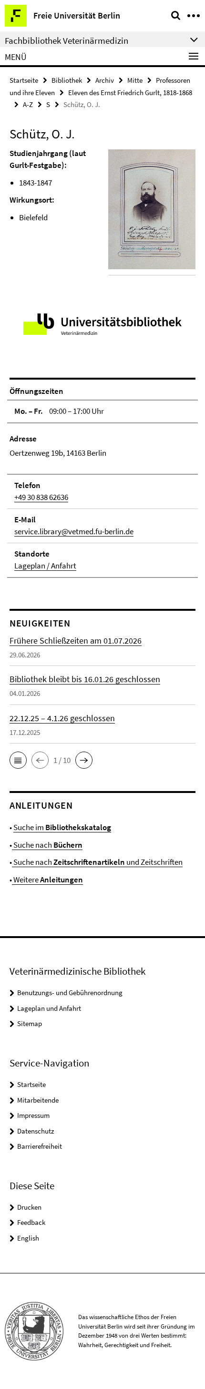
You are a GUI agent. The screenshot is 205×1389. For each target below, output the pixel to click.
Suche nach (47, 845)
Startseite (24, 80)
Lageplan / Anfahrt (45, 565)
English (28, 1237)
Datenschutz (35, 1130)
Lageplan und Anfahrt (49, 1008)
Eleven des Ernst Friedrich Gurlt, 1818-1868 (130, 92)
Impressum (33, 1115)
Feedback (31, 1222)
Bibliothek (66, 80)
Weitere (47, 879)
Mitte (135, 80)
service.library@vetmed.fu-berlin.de (73, 531)
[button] (18, 760)
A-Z (28, 104)
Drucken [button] (29, 1207)
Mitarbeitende (38, 1100)
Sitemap (29, 1023)
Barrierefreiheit (39, 1146)
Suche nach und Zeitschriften (97, 862)
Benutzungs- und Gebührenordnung (70, 992)
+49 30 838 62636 (41, 497)
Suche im (62, 827)
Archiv (104, 80)
